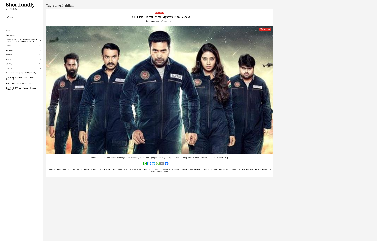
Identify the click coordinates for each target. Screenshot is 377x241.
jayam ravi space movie (151, 169)
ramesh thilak (195, 169)
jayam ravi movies (118, 169)
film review (159, 12)
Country (9, 64)
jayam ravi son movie (133, 169)
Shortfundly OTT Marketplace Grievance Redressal (21, 89)
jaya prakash (87, 169)
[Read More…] (222, 158)
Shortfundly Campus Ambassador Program (22, 83)
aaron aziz (66, 169)
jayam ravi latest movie (101, 169)
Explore (9, 68)
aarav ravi (57, 169)
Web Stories (10, 35)
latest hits (173, 169)
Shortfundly (20, 4)
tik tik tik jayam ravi (218, 169)
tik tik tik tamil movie (246, 169)
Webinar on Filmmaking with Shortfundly (21, 73)
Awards (8, 59)
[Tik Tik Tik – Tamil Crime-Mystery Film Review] (159, 90)
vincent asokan (162, 172)
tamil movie (205, 169)
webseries (9, 55)
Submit (8, 46)
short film (9, 50)
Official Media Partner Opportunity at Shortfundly (20, 78)
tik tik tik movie (232, 169)
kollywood (164, 169)
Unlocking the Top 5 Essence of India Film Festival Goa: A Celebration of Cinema (21, 40)
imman (79, 169)
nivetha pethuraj (183, 169)
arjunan (73, 169)
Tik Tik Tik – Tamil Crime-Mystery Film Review (159, 17)
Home (8, 31)
